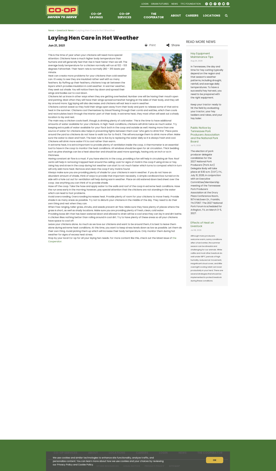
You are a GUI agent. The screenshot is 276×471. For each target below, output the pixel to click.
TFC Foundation (191, 3)
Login (144, 3)
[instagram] (206, 3)
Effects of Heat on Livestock (202, 224)
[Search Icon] (226, 15)
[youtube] (211, 3)
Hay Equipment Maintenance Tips (202, 55)
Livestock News (65, 30)
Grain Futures (160, 3)
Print (152, 45)
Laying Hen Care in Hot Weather (95, 30)
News (174, 3)
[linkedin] (219, 3)
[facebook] (215, 3)
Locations (211, 15)
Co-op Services (124, 15)
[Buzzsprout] (228, 4)
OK (214, 460)
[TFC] (64, 15)
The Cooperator (154, 15)
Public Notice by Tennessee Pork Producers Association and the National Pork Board (205, 134)
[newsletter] (223, 3)
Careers (192, 15)
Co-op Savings (96, 15)
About (176, 15)
